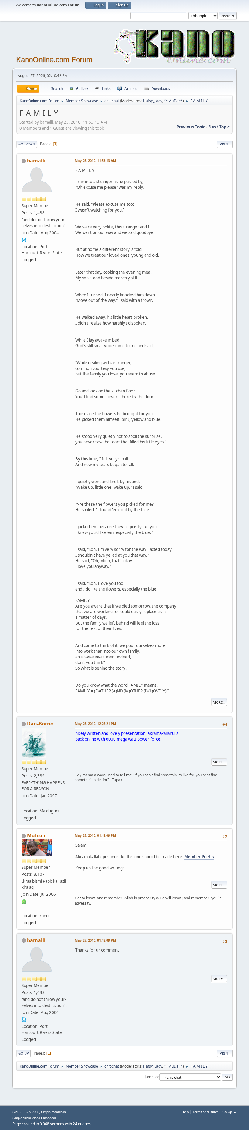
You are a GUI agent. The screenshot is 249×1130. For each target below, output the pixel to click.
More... (219, 702)
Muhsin (36, 835)
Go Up (23, 1053)
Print (225, 144)
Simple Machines (53, 1112)
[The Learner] (24, 908)
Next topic (219, 127)
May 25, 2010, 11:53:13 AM (95, 160)
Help (185, 1111)
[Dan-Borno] (24, 803)
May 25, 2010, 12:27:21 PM (95, 723)
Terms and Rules (205, 1111)
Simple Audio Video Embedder (34, 1118)
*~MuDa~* (173, 100)
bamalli (36, 160)
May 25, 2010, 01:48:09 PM (95, 940)
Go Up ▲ (229, 1111)
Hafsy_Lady (152, 100)
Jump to (151, 1076)
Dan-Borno (40, 723)
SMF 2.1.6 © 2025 (25, 1112)
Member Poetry (199, 856)
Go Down (26, 144)
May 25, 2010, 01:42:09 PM (95, 835)
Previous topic (190, 127)
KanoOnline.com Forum (54, 59)
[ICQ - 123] (24, 901)
